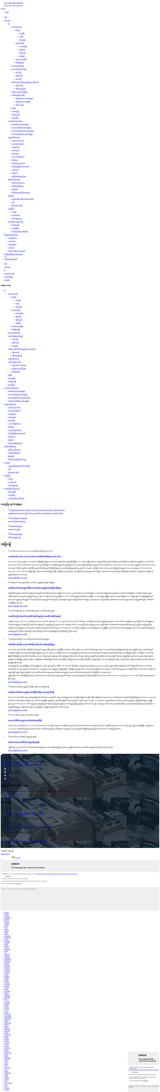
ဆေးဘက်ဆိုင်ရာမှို (18, 66)
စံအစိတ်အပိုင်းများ (18, 186)
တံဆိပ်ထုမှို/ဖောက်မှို (18, 95)
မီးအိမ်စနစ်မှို (20, 62)
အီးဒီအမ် (15, 160)
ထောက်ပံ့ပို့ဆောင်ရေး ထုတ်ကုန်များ (23, 131)
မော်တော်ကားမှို (17, 27)
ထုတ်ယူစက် (16, 150)
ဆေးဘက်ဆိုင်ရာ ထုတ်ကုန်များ (21, 127)
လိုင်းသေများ (20, 105)
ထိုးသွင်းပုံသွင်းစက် (18, 140)
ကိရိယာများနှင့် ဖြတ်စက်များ (21, 192)
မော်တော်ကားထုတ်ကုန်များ (20, 124)
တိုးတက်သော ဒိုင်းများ (19, 365)
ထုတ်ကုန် (7, 20)
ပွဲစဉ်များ (11, 196)
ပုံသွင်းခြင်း (15, 118)
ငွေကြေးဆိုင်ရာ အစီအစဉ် (20, 231)
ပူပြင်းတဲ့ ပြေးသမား (18, 183)
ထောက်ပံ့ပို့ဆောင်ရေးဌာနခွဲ (16, 521)
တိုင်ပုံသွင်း (22, 53)
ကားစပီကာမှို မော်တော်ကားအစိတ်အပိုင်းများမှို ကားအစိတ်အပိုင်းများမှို (34, 616)
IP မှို (9, 765)
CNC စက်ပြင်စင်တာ (18, 157)
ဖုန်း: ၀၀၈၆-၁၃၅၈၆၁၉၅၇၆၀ (13, 3)
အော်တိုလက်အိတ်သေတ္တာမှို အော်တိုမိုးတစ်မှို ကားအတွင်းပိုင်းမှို (31, 692)
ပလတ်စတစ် (16, 215)
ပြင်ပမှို (18, 30)
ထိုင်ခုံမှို (39, 765)
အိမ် (5, 17)
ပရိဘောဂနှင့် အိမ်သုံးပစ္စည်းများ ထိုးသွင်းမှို (25, 82)
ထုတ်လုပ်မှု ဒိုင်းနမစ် (10, 259)
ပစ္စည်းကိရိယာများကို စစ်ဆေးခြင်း (23, 199)
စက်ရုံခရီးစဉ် (12, 244)
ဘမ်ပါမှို (21, 33)
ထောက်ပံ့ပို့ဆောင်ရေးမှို (19, 69)
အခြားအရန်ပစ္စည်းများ (19, 176)
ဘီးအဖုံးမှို (22, 40)
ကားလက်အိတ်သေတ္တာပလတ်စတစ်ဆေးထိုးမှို (25, 720)
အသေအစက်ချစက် (18, 144)
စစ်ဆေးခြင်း (16, 225)
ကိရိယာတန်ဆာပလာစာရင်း (16, 251)
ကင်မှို (21, 36)
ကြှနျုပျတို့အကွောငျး (11, 235)
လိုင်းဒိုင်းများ (16, 372)
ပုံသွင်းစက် (15, 170)
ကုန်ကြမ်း (11, 209)
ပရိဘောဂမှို (19, 85)
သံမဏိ (14, 212)
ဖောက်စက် (15, 153)
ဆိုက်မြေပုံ (25, 762)
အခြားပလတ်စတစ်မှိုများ (20, 92)
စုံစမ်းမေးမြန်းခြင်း (14, 578)
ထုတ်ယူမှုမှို (15, 111)
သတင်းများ (12, 241)
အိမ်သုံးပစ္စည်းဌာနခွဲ (14, 537)
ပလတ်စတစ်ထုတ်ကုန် (15, 121)
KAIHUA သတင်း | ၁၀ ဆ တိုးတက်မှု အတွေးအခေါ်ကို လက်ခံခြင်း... (29, 827)
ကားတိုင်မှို (4, 765)
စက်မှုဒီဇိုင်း (15, 228)
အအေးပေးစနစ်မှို (21, 59)
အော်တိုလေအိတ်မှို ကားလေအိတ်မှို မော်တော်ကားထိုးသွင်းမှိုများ (31, 644)
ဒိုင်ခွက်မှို (22, 49)
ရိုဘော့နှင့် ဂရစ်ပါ (17, 205)
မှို (8, 23)
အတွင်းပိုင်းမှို (20, 43)
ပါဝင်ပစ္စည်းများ (17, 218)
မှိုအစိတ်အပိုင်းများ (14, 179)
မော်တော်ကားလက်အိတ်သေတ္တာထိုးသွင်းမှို (23, 742)
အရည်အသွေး (12, 238)
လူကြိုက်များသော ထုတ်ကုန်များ (11, 762)
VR (5, 257)
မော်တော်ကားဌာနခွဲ (14, 529)
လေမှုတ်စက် (16, 147)
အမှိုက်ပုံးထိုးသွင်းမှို (30, 765)
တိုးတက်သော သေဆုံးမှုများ (24, 98)
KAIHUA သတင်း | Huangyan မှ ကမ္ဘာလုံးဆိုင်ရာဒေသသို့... (26, 841)
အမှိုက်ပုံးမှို (19, 75)
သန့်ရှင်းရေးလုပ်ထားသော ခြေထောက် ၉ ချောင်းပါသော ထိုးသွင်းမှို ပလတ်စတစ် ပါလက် (35, 513)
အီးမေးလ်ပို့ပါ (5, 854)
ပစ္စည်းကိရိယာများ (14, 137)
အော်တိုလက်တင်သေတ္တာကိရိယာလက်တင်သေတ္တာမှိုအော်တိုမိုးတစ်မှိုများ (34, 588)
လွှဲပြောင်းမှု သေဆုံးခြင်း (23, 101)
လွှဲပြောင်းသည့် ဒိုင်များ (19, 368)
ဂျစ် (13, 202)
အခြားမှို (21, 56)
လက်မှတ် (11, 248)
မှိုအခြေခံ (15, 189)
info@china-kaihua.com (11, 797)
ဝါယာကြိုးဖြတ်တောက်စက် (20, 166)
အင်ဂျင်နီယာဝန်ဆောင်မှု (15, 222)
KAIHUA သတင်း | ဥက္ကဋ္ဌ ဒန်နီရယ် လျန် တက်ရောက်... (24, 813)
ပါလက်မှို (18, 72)
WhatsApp (17, 858)
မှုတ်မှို (14, 108)
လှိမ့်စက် (14, 173)
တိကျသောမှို (16, 114)
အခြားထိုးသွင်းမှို (13, 359)
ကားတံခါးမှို (23, 46)
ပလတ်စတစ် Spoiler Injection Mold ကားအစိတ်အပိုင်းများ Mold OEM (34, 556)
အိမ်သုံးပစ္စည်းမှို (21, 88)
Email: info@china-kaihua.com (13, 5)
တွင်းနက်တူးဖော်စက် (18, 163)
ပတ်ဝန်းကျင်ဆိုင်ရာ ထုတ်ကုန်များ (22, 134)
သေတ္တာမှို (18, 79)
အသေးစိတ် (23, 578)
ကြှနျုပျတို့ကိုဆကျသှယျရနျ (13, 254)
